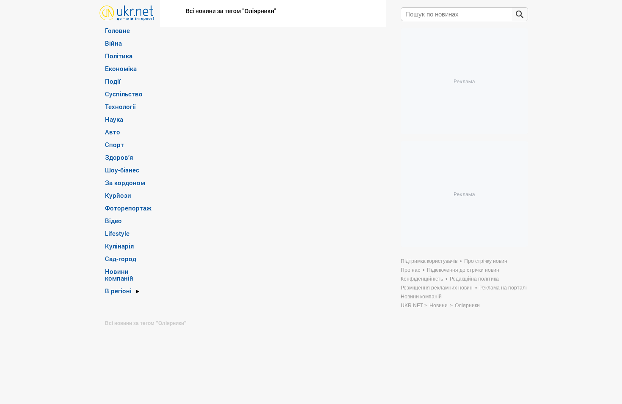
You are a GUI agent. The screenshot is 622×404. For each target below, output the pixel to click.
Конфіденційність (422, 279)
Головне (117, 30)
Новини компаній (119, 274)
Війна (113, 43)
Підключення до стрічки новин (463, 270)
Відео (113, 220)
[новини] (126, 12)
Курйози (118, 195)
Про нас (410, 270)
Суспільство (124, 93)
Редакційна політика (474, 279)
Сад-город (120, 258)
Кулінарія (119, 246)
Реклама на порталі (503, 288)
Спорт (114, 144)
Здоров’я (119, 157)
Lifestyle (117, 233)
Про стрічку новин (485, 261)
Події (113, 81)
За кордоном (125, 182)
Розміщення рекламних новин (437, 288)
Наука (114, 119)
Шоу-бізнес (122, 170)
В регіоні (118, 290)
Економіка (121, 68)
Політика (118, 55)
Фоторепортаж (128, 208)
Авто (112, 131)
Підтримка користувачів (429, 261)
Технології (120, 106)
